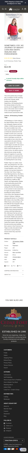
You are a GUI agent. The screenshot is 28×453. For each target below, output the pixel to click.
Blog (5, 416)
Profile (5, 352)
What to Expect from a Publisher (12, 379)
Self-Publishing (8, 377)
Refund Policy (8, 360)
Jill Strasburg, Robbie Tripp (13, 61)
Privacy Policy (8, 362)
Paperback (13, 71)
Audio (7, 74)
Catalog (6, 396)
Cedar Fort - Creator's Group (11, 389)
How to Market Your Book (11, 382)
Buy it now (14, 90)
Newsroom (7, 413)
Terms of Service (8, 365)
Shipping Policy (8, 357)
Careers (6, 411)
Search (6, 367)
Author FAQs (7, 387)
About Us (6, 406)
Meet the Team (8, 408)
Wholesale (7, 399)
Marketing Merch (8, 384)
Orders (5, 355)
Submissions (7, 374)
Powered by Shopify (13, 446)
